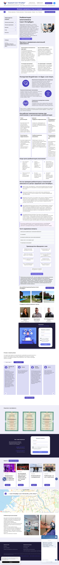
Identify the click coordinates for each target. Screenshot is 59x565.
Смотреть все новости (13, 460)
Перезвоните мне (49, 3)
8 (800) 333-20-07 (40, 2)
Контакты (40, 11)
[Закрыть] (19, 557)
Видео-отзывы (8, 362)
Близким (33, 11)
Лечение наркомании (12, 11)
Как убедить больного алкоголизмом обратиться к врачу (10, 45)
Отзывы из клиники (19, 362)
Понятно (10, 562)
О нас (37, 11)
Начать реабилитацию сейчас (37, 273)
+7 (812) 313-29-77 (32, 2)
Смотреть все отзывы (29, 397)
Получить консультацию (26, 38)
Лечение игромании (28, 11)
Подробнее (7, 484)
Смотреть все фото (50, 287)
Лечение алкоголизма (20, 11)
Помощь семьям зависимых (50, 11)
